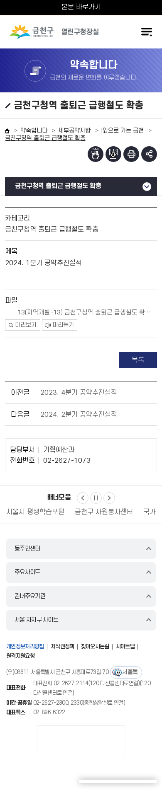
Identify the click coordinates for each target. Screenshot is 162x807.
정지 (96, 498)
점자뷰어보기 (95, 154)
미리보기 (26, 325)
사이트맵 (125, 646)
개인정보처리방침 (25, 646)
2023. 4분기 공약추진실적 (78, 392)
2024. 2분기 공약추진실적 (78, 414)
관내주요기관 (30, 596)
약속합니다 (33, 130)
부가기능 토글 (149, 154)
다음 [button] (109, 498)
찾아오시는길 (95, 646)
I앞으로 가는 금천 (122, 130)
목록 (138, 360)
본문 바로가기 (81, 7)
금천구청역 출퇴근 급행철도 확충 (58, 186)
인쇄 (131, 154)
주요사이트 (27, 572)
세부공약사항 (74, 130)
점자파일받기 (113, 154)
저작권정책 (62, 646)
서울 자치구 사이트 (36, 619)
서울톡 (129, 672)
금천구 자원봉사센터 (53, 512)
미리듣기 (63, 325)
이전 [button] (82, 498)
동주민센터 (27, 548)
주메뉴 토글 (146, 32)
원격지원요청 (20, 656)
